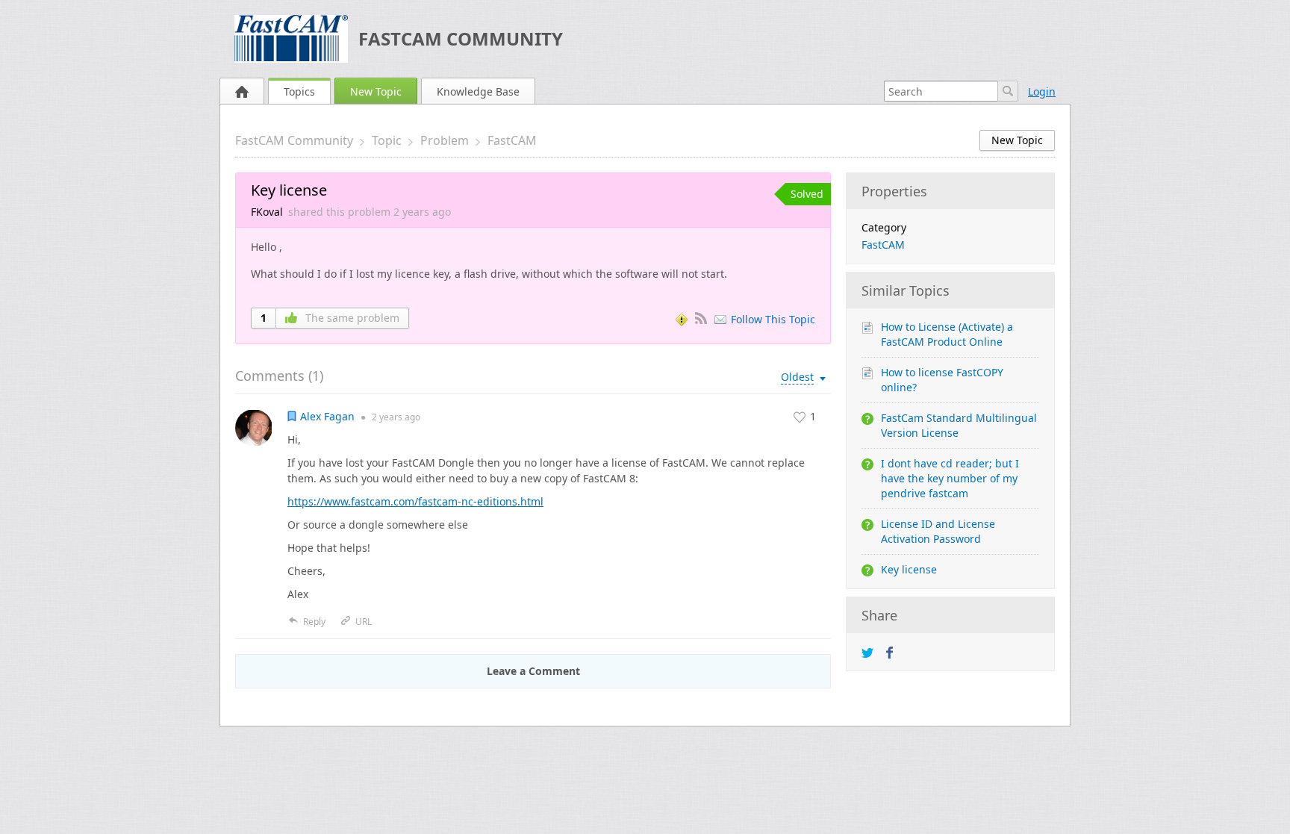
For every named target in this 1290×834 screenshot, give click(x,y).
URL (363, 621)
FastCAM (512, 140)
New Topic (376, 91)
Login (1042, 91)
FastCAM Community (460, 38)
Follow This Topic (773, 319)
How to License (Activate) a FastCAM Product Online (947, 334)
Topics (299, 91)
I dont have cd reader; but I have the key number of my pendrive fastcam (950, 478)
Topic (387, 140)
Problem (444, 140)
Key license (909, 569)
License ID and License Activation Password (938, 531)
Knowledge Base (478, 91)
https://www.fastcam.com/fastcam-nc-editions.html (415, 501)
